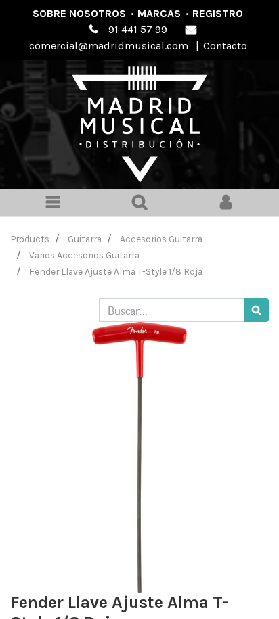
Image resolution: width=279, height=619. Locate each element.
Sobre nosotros (79, 13)
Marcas (159, 13)
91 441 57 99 (137, 29)
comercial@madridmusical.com (108, 45)
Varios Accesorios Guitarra (84, 255)
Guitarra (85, 238)
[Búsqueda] (256, 310)
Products (30, 238)
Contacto (225, 45)
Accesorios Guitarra (161, 238)
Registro (217, 13)
